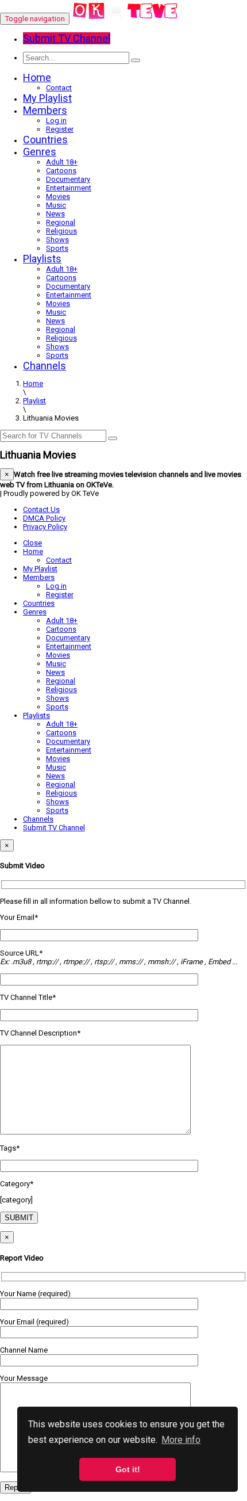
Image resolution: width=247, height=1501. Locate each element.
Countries (45, 139)
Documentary (68, 179)
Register (60, 129)
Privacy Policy (45, 526)
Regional (60, 222)
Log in (56, 120)
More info (180, 1439)
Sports (57, 248)
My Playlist (47, 98)
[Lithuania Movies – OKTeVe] (125, 18)
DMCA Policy (44, 518)
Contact (59, 87)
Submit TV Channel (54, 827)
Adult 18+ (62, 162)
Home (37, 77)
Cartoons (61, 170)
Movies (58, 196)
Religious (61, 231)
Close (32, 542)
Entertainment (68, 188)
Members (45, 110)
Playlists (42, 259)
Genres (39, 152)
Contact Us (41, 509)
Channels (44, 366)
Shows (57, 239)
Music (56, 205)
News (55, 213)
